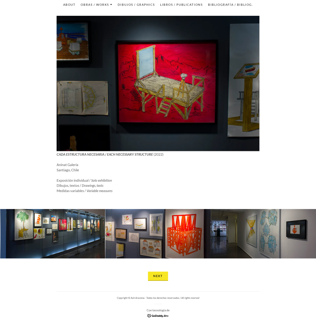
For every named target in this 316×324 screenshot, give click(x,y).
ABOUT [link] (69, 4)
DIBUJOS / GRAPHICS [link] (136, 4)
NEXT (158, 276)
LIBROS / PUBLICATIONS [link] (181, 4)
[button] (96, 5)
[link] (158, 315)
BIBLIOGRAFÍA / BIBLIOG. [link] (230, 4)
